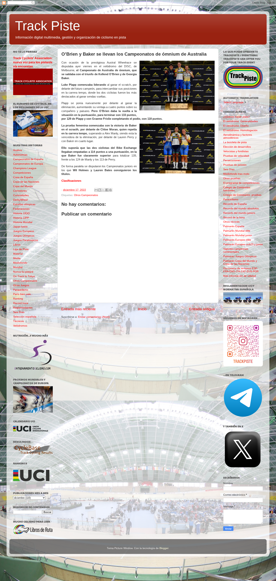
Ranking (18, 298)
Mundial (18, 267)
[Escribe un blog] (100, 190)
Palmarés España (233, 226)
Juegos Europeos (23, 231)
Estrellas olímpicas (24, 204)
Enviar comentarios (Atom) (94, 316)
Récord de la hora (234, 217)
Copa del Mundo (23, 186)
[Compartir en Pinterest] (110, 190)
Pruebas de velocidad (236, 155)
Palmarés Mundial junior (237, 235)
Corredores (20, 190)
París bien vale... (23, 294)
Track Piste (47, 25)
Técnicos (18, 321)
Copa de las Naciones (26, 181)
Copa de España (23, 177)
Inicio (142, 309)
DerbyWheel (20, 199)
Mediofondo (20, 262)
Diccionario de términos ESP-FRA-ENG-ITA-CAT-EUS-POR (241, 270)
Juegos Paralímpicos (25, 240)
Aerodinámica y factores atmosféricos (237, 136)
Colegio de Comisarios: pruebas (242, 195)
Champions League (24, 168)
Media (16, 258)
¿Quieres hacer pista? (236, 116)
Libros (16, 244)
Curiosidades (21, 195)
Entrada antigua (202, 309)
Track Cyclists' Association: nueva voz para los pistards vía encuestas (33, 62)
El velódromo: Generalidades (240, 121)
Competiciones (22, 172)
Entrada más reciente (78, 309)
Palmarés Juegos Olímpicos (239, 256)
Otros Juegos (21, 285)
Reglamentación (22, 307)
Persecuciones (232, 160)
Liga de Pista (21, 249)
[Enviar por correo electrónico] (96, 190)
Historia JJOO (21, 213)
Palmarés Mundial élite (236, 230)
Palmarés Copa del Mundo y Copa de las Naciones (240, 262)
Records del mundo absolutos (241, 208)
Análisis (17, 150)
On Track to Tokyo (24, 276)
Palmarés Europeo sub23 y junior (243, 244)
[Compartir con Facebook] (107, 190)
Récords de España (235, 204)
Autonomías (20, 154)
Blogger (163, 548)
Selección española (24, 316)
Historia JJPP (21, 217)
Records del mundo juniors (239, 213)
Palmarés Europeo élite (237, 239)
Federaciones (21, 208)
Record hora (20, 303)
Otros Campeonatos (86, 195)
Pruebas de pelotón (235, 164)
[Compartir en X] (103, 190)
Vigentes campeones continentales (235, 250)
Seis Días (18, 312)
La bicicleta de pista (235, 142)
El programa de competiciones (241, 183)
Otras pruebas (231, 178)
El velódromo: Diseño (236, 125)
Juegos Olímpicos (23, 235)
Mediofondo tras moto (236, 173)
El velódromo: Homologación (240, 130)
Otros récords (231, 221)
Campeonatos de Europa (28, 163)
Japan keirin (20, 226)
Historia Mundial (22, 222)
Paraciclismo (20, 289)
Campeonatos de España (28, 159)
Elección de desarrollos (237, 146)
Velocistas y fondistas (236, 151)
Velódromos (20, 325)
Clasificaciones (71, 180)
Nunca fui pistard (23, 271)
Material (18, 253)
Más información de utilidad (239, 276)
